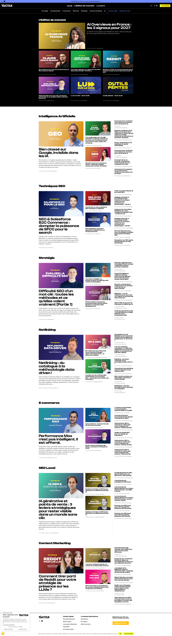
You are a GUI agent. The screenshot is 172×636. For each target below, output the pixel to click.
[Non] (170, 633)
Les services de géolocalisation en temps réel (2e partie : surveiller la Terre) (123, 489)
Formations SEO (68, 629)
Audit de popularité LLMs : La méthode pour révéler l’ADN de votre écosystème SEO (123, 313)
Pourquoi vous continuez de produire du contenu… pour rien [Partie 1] (123, 152)
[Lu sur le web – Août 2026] (86, 85)
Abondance (84, 619)
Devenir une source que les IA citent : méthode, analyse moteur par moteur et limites (96, 164)
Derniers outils (125, 11)
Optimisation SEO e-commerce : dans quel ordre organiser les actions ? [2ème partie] (123, 442)
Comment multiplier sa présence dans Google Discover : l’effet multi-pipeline (97, 280)
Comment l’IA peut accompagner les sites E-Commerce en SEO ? (123, 417)
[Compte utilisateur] (155, 6)
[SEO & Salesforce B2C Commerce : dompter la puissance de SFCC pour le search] (61, 203)
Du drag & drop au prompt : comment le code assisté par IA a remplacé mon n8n (122, 162)
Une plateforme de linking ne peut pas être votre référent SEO (123, 370)
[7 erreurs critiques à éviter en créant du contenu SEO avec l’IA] (98, 555)
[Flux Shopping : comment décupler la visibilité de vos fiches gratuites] (98, 220)
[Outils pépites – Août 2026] (118, 85)
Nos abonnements (69, 619)
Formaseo (84, 621)
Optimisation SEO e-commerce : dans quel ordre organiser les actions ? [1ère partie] (122, 452)
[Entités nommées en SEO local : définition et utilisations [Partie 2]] (98, 480)
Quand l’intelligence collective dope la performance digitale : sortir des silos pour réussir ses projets (122, 276)
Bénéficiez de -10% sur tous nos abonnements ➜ (86, 1)
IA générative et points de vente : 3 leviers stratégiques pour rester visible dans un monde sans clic (58, 509)
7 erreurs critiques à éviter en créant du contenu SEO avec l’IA (97, 565)
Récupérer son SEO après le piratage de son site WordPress (123, 241)
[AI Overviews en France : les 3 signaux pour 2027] (62, 36)
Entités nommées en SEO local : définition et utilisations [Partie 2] (97, 490)
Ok (120, 633)
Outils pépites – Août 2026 (113, 95)
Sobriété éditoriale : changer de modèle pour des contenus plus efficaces (123, 550)
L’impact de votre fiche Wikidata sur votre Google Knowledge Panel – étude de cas (123, 211)
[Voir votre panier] (157, 6)
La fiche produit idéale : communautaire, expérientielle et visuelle (123, 409)
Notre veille (113, 11)
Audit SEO (66, 626)
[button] (151, 6)
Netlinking (84, 11)
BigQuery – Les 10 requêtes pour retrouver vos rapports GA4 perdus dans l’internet (123, 296)
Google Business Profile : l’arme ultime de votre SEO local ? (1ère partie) (123, 474)
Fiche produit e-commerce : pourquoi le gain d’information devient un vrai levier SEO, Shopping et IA (96, 304)
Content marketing (96, 11)
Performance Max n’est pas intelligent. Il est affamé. (58, 439)
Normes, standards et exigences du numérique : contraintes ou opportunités (123, 286)
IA (104, 11)
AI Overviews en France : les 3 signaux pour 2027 (109, 26)
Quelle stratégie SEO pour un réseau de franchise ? (122, 434)
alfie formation (85, 624)
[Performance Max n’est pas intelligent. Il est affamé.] (61, 420)
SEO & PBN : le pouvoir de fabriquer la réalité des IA (123, 303)
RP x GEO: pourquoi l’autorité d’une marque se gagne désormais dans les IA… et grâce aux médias (95, 353)
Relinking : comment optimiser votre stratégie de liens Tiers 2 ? (123, 361)
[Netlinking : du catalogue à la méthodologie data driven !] (61, 347)
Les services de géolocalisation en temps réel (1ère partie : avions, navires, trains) (123, 498)
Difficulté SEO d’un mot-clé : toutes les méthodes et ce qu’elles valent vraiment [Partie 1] (56, 297)
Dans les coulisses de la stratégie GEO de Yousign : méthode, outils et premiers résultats (123, 265)
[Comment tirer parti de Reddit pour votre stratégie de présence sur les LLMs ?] (61, 560)
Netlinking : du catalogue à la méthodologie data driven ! (56, 368)
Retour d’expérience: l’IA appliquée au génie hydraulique (123, 144)
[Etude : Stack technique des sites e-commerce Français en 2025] (98, 436)
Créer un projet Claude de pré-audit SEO (123, 191)
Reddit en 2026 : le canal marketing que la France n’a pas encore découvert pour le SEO (118, 71)
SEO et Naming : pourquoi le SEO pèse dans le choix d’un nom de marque (123, 579)
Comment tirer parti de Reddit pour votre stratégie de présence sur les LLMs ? (57, 583)
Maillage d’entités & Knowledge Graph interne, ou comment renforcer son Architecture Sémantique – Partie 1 (122, 222)
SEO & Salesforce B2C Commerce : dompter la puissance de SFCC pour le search (59, 225)
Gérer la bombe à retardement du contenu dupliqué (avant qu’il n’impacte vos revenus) (96, 587)
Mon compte (67, 621)
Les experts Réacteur (70, 624)
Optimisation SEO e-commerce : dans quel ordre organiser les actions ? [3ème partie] (123, 425)
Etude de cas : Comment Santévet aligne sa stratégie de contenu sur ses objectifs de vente (123, 561)
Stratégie (45, 11)
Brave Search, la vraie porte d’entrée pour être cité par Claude (54, 70)
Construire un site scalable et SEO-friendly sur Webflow (96, 207)
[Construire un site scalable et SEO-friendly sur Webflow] (98, 198)
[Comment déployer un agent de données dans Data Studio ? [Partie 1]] (86, 59)
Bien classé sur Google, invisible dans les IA (58, 153)
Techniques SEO (55, 11)
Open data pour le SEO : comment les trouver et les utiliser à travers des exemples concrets (123, 600)
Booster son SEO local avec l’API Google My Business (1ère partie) (122, 515)
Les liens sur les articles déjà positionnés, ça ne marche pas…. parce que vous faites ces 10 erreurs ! (97, 377)
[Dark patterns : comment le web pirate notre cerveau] (98, 415)
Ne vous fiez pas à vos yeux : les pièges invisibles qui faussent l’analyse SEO (123, 233)
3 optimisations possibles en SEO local (122, 481)
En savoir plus (128, 633)
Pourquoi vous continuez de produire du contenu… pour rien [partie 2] (123, 122)
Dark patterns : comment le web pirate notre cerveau (97, 424)
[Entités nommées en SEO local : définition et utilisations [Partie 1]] (98, 503)
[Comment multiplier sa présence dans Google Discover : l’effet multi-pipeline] (98, 270)
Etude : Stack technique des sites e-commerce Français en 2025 (96, 447)
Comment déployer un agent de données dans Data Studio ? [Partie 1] (85, 70)
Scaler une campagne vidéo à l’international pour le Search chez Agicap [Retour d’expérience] (122, 588)
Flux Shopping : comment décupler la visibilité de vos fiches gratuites (95, 230)
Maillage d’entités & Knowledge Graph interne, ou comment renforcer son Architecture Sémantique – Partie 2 (122, 201)
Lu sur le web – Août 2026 (80, 95)
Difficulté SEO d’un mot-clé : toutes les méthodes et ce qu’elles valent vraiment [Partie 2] (53, 97)
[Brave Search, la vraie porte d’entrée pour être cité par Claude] (54, 59)
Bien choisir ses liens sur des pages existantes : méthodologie (123, 378)
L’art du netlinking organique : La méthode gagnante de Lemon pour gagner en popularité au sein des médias (123, 349)
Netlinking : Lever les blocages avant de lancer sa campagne (123, 387)
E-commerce (67, 11)
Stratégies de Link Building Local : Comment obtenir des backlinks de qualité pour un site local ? (123, 337)
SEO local (76, 11)
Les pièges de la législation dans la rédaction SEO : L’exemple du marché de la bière (123, 570)
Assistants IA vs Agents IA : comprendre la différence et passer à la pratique (123, 171)
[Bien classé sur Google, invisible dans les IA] (61, 134)
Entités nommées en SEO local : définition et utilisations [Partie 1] (97, 513)
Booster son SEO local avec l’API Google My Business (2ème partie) (122, 507)
